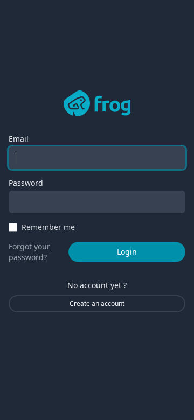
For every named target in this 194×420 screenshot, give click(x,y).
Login (127, 252)
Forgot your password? (29, 251)
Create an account (97, 303)
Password (26, 183)
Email (19, 139)
